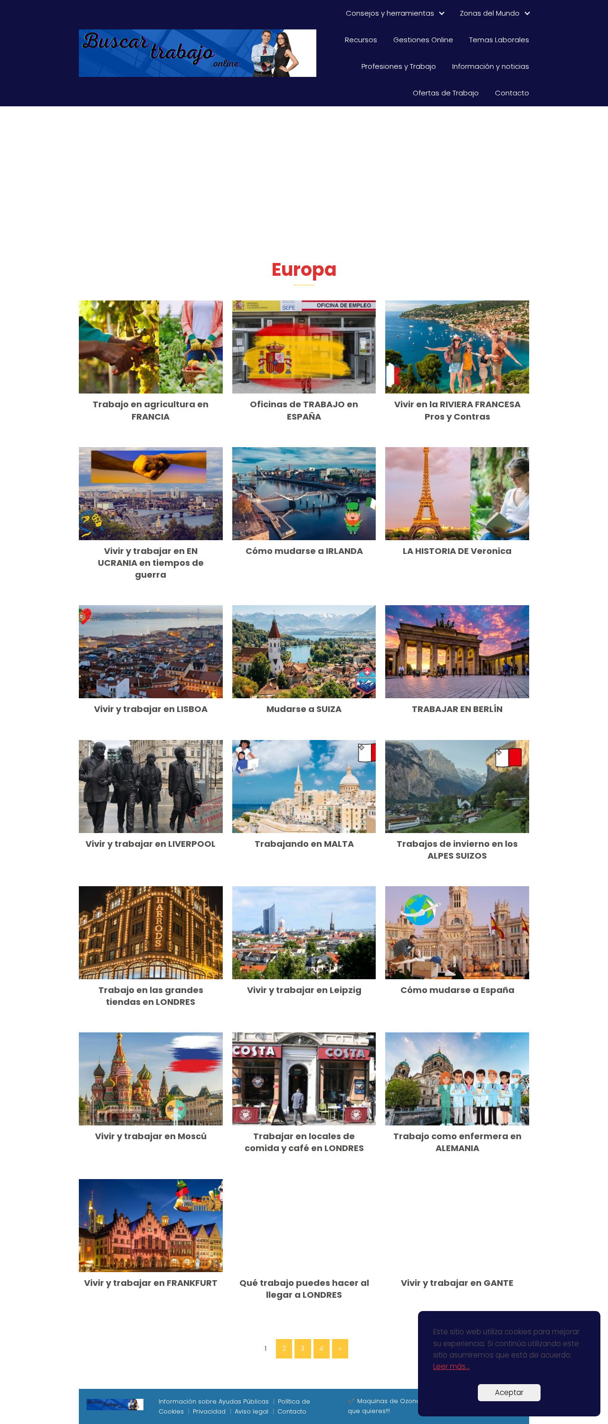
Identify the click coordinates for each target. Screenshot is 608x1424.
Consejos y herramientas (390, 13)
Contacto (512, 93)
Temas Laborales (499, 40)
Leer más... (451, 1366)
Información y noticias (490, 66)
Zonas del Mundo (490, 13)
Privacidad (209, 1411)
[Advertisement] (304, 186)
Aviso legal (251, 1411)
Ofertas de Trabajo (446, 93)
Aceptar (509, 1392)
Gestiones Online (423, 40)
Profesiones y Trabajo (398, 66)
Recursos (361, 40)
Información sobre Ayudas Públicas (214, 1401)
